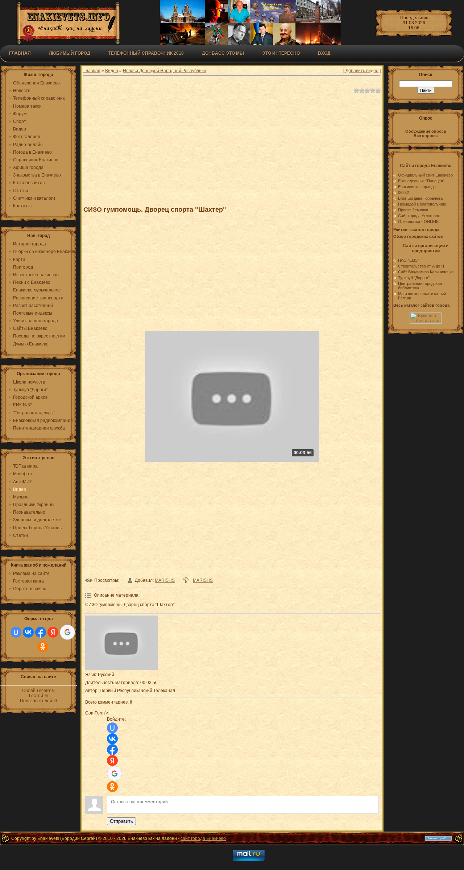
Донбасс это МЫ (223, 53)
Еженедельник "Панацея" (421, 181)
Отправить (121, 821)
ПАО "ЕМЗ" (408, 260)
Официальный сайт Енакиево (425, 175)
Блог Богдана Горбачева (420, 198)
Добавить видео (361, 70)
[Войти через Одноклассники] (42, 646)
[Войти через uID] (16, 632)
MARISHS (165, 580)
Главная (20, 53)
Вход (324, 53)
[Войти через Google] (67, 632)
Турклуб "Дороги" (414, 278)
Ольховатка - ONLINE (418, 221)
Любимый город (69, 53)
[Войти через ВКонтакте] (28, 632)
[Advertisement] (232, 146)
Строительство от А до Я (421, 266)
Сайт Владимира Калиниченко (425, 272)
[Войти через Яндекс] (52, 632)
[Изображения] (121, 643)
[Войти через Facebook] (40, 632)
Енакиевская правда (417, 187)
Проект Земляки (413, 210)
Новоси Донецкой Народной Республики (164, 70)
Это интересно (281, 53)
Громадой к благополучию (422, 204)
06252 (403, 192)
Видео (111, 70)
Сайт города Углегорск (419, 216)
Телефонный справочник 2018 (146, 53)
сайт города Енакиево (203, 838)
